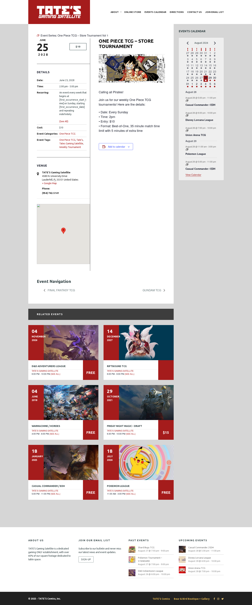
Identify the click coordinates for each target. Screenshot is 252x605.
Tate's (79, 140)
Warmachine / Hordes (46, 426)
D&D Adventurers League (49, 366)
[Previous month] (187, 43)
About (115, 12)
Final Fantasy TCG (61, 290)
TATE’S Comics (161, 598)
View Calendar (193, 174)
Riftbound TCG (117, 366)
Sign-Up (86, 559)
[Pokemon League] (139, 462)
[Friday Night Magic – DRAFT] (139, 402)
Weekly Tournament (70, 147)
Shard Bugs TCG (146, 547)
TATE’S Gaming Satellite (45, 370)
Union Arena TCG (195, 135)
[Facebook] (213, 599)
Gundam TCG (152, 290)
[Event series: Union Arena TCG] (187, 130)
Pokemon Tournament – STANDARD (150, 559)
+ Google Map (49, 183)
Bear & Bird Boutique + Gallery (192, 598)
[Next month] (215, 43)
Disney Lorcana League (199, 120)
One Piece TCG (67, 133)
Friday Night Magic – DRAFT (124, 426)
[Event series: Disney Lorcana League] (187, 115)
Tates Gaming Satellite (71, 143)
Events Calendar (155, 12)
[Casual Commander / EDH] (63, 462)
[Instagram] (217, 599)
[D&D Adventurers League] (63, 342)
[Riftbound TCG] (139, 342)
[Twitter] (222, 599)
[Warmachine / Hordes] (63, 402)
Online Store (132, 12)
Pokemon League (118, 486)
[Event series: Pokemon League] (187, 149)
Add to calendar (116, 146)
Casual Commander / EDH (48, 486)
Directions (177, 12)
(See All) (63, 121)
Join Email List (214, 12)
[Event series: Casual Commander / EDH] (187, 100)
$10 (78, 46)
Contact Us (194, 12)
